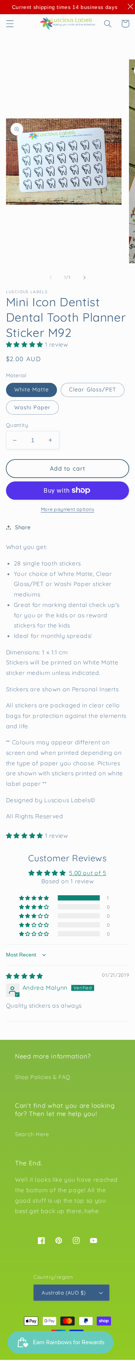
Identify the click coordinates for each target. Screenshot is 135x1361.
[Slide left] (50, 277)
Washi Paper (32, 407)
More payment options (67, 509)
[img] (24, 976)
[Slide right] (84, 277)
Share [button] (23, 527)
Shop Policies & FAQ (42, 1077)
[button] (9, 23)
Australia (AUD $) (64, 1292)
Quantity (17, 425)
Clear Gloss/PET (92, 389)
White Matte (31, 389)
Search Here (32, 1134)
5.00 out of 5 (87, 873)
